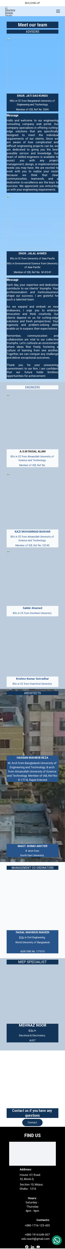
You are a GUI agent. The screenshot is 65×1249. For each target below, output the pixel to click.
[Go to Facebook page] (26, 1246)
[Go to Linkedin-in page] (32, 1246)
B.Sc (21, 937)
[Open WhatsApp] (57, 1240)
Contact (32, 1122)
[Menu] (58, 11)
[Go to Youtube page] (38, 1246)
